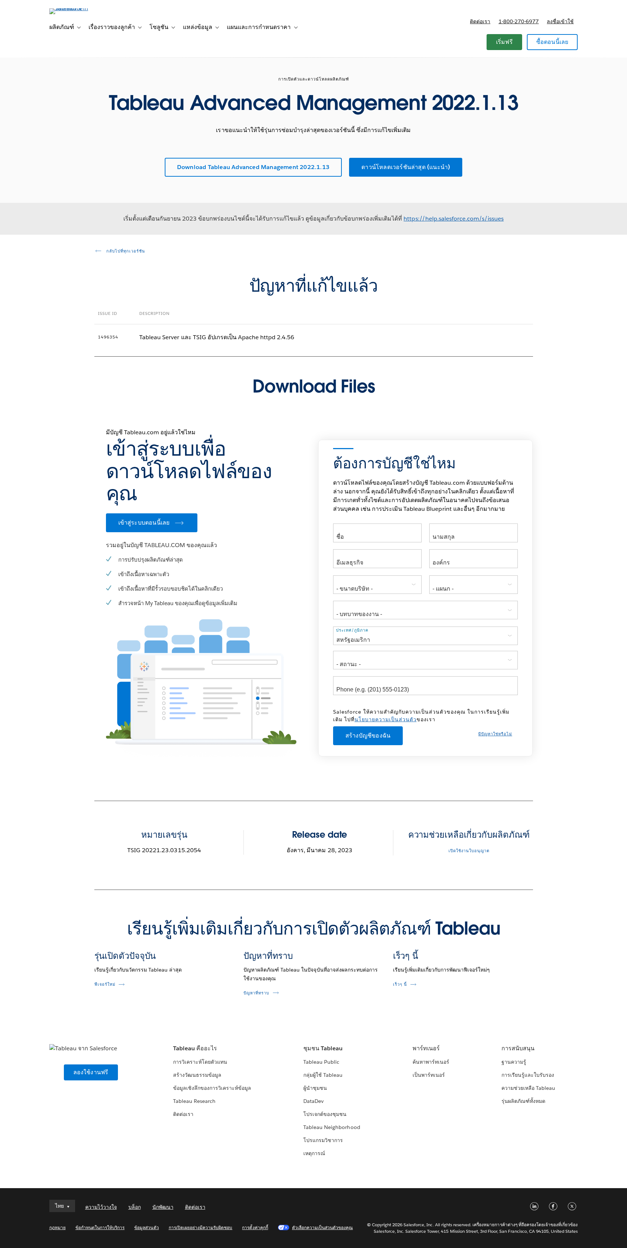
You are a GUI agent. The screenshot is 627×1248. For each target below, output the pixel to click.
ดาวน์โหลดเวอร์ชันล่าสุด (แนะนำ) (405, 167)
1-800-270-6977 (519, 21)
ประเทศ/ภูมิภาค (352, 630)
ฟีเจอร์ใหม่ (104, 984)
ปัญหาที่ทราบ (268, 955)
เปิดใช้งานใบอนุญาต (468, 851)
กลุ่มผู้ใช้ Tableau (323, 1075)
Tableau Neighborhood (331, 1127)
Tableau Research (194, 1101)
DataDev (313, 1101)
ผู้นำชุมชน (315, 1088)
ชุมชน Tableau (323, 1048)
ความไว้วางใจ (101, 1207)
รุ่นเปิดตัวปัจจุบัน (125, 955)
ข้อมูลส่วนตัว (146, 1227)
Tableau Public (321, 1062)
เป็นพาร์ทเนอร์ (429, 1075)
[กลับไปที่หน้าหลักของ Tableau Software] (80, 8)
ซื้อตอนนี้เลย (552, 42)
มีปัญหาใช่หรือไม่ (495, 734)
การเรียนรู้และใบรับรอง (527, 1075)
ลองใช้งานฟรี (90, 1072)
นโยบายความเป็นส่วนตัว (386, 719)
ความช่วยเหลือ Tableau (528, 1088)
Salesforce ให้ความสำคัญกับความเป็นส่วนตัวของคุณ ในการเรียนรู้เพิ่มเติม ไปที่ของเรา (421, 716)
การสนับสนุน (517, 1048)
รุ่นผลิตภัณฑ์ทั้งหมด (523, 1101)
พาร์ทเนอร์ (426, 1048)
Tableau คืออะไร (195, 1048)
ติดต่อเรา (480, 21)
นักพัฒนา (162, 1207)
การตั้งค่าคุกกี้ (255, 1227)
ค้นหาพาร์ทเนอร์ (431, 1062)
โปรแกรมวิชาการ (323, 1140)
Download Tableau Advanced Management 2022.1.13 (253, 167)
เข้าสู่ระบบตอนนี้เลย (144, 522)
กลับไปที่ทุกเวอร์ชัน (125, 251)
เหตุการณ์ (314, 1153)
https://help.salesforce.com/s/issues (453, 218)
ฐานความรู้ (513, 1062)
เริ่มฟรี (504, 42)
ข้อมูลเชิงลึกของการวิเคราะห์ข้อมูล (212, 1088)
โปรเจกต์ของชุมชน (325, 1114)
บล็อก (134, 1207)
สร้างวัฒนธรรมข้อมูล (197, 1075)
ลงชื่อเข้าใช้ (560, 21)
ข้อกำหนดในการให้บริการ (100, 1227)
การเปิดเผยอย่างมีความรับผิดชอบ (201, 1227)
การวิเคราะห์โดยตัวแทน (200, 1062)
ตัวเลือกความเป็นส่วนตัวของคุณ (322, 1227)
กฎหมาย (57, 1227)
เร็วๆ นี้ (405, 955)
